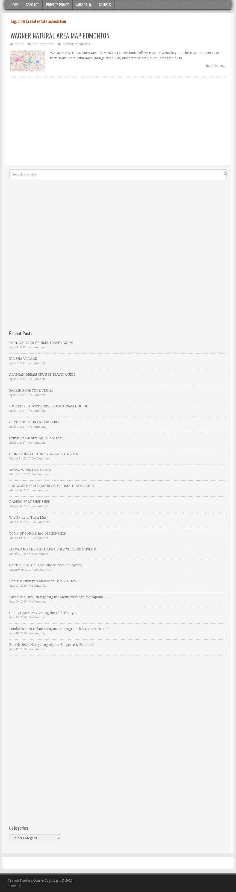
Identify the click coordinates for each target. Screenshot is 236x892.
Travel (68, 44)
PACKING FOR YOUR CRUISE (31, 390)
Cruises (105, 5)
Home (15, 5)
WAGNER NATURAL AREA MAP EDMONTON (60, 35)
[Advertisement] (118, 126)
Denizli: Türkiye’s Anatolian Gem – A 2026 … (45, 581)
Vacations (82, 44)
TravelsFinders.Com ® (26, 880)
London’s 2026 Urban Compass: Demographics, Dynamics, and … (61, 629)
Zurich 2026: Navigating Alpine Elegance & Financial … (54, 644)
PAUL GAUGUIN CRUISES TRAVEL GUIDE (41, 343)
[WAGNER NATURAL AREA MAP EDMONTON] (27, 60)
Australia (84, 5)
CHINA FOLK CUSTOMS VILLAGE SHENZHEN (44, 454)
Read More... (216, 65)
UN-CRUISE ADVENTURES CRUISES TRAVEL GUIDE (48, 406)
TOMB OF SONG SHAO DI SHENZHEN (38, 533)
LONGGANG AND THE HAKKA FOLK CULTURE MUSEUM (52, 549)
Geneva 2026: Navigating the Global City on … (46, 613)
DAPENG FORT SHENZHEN (29, 501)
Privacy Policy (57, 5)
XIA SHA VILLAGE (23, 358)
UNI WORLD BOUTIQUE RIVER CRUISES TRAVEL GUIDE (51, 486)
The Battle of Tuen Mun (28, 517)
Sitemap (14, 886)
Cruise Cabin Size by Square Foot (35, 438)
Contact (32, 5)
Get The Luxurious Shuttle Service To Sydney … (47, 565)
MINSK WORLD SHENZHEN (30, 470)
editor (19, 44)
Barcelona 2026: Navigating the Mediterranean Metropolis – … (59, 597)
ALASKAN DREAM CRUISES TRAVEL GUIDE (42, 374)
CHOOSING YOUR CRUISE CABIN (34, 422)
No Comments (43, 44)
